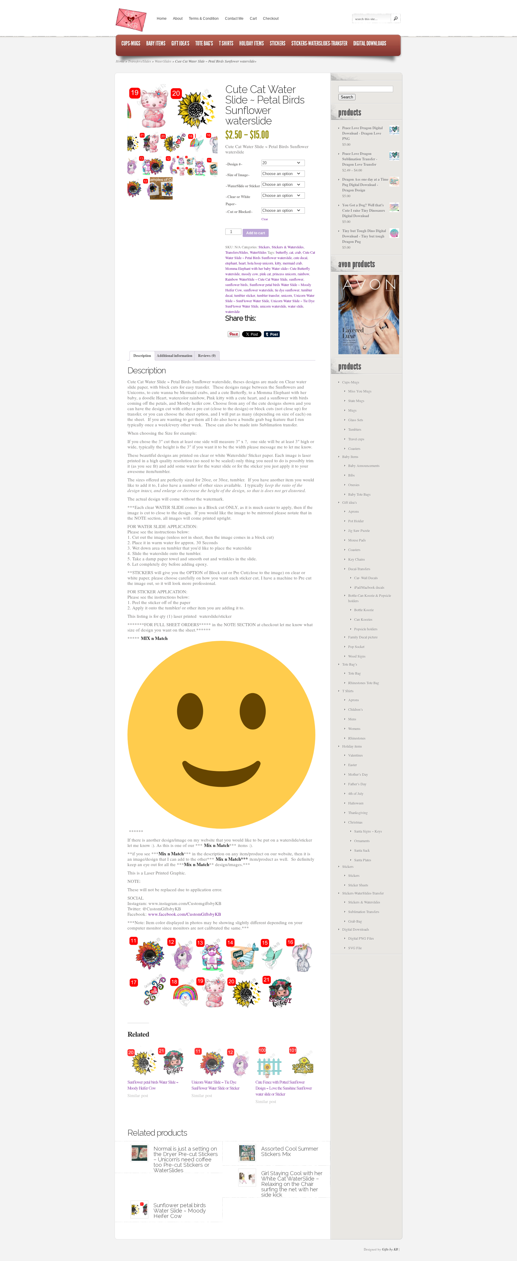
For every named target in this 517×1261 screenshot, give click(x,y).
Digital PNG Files (361, 938)
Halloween (356, 803)
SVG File (355, 947)
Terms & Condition (204, 18)
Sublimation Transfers (363, 911)
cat (291, 252)
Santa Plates (362, 859)
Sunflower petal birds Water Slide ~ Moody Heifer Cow (152, 1085)
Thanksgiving (358, 812)
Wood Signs (357, 656)
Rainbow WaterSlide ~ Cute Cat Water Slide (256, 279)
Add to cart (255, 233)
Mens (352, 719)
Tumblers (354, 429)
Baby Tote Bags (359, 494)
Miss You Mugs (360, 391)
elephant (231, 263)
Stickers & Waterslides (288, 246)
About (178, 18)
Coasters (354, 448)
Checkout (271, 18)
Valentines (355, 755)
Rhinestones (357, 738)
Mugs (352, 410)
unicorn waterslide (273, 306)
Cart (253, 18)
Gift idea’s (349, 502)
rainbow (303, 273)
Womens (354, 728)
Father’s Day (357, 783)
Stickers (264, 246)
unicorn (286, 295)
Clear (264, 219)
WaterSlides (258, 252)
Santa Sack (362, 850)
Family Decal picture (363, 637)
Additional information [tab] (174, 355)
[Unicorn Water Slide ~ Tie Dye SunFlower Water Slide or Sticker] (220, 1062)
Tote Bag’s (349, 664)
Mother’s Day (358, 774)
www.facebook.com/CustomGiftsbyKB (184, 914)
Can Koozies (363, 619)
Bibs (351, 475)
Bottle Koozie (364, 609)
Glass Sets (355, 419)
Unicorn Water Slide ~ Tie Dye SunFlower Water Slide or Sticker (215, 1085)
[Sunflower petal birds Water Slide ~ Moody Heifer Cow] (156, 1062)
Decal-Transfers (359, 568)
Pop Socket (356, 646)
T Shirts (348, 690)
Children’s (355, 709)
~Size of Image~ (238, 174)
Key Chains (356, 559)
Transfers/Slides (236, 252)
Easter (352, 764)
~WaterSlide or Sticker (243, 185)
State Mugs (356, 400)
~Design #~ (234, 164)
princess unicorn (284, 273)
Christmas (355, 822)
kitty (278, 263)
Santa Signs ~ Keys (368, 831)
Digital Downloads (355, 929)
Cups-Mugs (350, 382)
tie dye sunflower (287, 290)
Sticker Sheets (358, 885)
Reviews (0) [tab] (207, 355)
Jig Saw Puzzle (359, 530)
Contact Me (234, 18)
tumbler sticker (244, 295)
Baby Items (350, 456)
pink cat (265, 273)
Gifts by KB (390, 1249)
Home (162, 18)
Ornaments (362, 840)
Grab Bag (355, 921)
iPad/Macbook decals (369, 587)
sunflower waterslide (258, 290)
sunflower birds (236, 284)
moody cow (249, 273)
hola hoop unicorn (260, 263)
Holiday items (352, 746)
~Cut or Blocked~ (239, 211)
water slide (295, 306)
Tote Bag (354, 673)
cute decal (300, 257)
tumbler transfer (268, 295)
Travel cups (356, 438)
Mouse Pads (357, 540)
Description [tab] (142, 355)
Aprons (353, 511)
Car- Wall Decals (366, 577)
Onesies (354, 484)
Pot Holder (356, 520)
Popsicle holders (366, 628)
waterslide (232, 311)
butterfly (282, 252)
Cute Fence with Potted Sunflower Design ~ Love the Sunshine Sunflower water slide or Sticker (284, 1088)
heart (242, 263)
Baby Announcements (364, 465)
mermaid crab (292, 263)
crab (298, 252)
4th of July (356, 793)
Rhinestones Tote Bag (363, 682)
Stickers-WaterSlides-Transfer (363, 893)
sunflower (296, 279)
